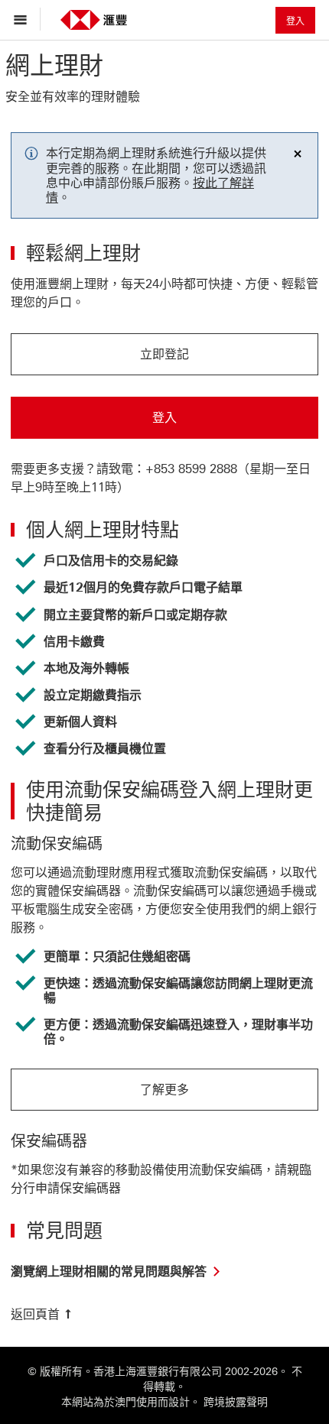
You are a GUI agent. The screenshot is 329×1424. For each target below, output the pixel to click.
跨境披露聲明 (236, 1402)
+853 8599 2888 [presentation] (191, 469)
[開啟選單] (24, 19)
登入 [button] (295, 21)
